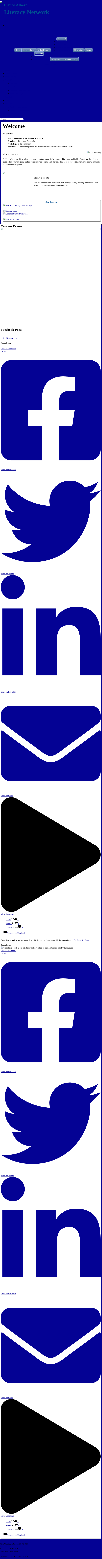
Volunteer (8, 104)
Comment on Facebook (16, 933)
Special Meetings (16, 94)
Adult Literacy (10, 77)
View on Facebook (8, 349)
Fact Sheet (14, 83)
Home (7, 70)
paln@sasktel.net (5, 1546)
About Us (8, 80)
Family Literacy (11, 73)
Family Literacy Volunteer (20, 110)
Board (12, 87)
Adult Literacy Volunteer (19, 107)
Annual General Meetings (20, 90)
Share (4, 351)
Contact (8, 100)
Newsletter (9, 97)
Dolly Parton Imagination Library (18, 114)
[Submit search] (24, 119)
